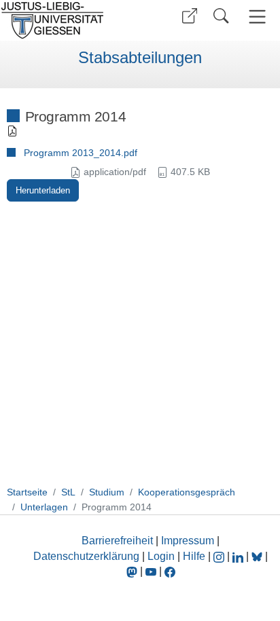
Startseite (27, 492)
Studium (106, 492)
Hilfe (194, 556)
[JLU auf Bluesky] (258, 556)
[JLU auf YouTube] (150, 571)
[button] (189, 16)
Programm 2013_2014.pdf (80, 152)
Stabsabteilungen (140, 57)
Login (162, 556)
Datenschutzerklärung (86, 556)
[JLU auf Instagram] (220, 556)
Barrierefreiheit (117, 540)
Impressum (187, 540)
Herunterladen (43, 190)
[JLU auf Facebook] (169, 571)
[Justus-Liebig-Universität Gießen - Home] (68, 20)
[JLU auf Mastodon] (133, 571)
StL (68, 492)
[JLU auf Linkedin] (239, 556)
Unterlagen (44, 507)
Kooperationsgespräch (186, 492)
